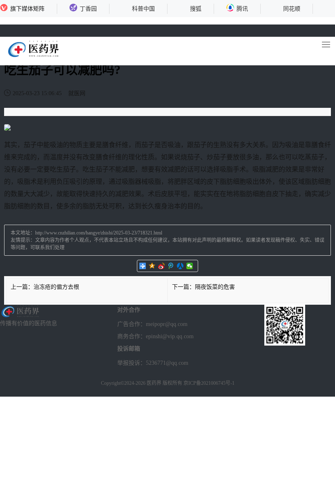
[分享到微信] (189, 266)
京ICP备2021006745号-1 (208, 383)
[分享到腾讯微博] (171, 266)
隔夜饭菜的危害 (215, 287)
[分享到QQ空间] (152, 266)
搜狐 (195, 9)
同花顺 (291, 9)
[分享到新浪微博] (161, 266)
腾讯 (242, 9)
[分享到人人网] (180, 266)
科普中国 (143, 9)
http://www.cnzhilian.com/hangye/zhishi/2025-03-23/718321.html (98, 233)
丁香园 (88, 9)
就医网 (76, 93)
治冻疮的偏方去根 (56, 287)
